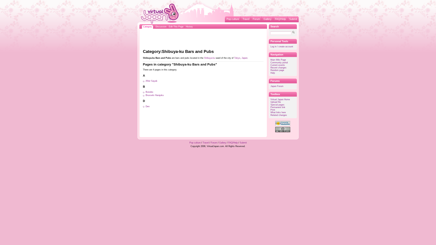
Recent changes (278, 68)
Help (272, 73)
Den (148, 106)
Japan (244, 58)
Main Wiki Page (278, 60)
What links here (278, 112)
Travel (246, 19)
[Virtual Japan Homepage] (160, 13)
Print (272, 110)
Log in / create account (281, 46)
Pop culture (233, 19)
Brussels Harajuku (155, 95)
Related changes (278, 115)
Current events (277, 65)
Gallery (267, 19)
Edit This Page (176, 27)
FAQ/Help (280, 19)
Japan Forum (276, 86)
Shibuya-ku (209, 58)
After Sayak (151, 81)
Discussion (160, 27)
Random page (277, 70)
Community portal (279, 62)
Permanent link (277, 107)
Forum (256, 19)
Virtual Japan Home (280, 99)
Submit (293, 19)
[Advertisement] (203, 38)
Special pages (277, 105)
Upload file (275, 102)
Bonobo (149, 92)
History (189, 27)
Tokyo (237, 58)
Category (147, 27)
